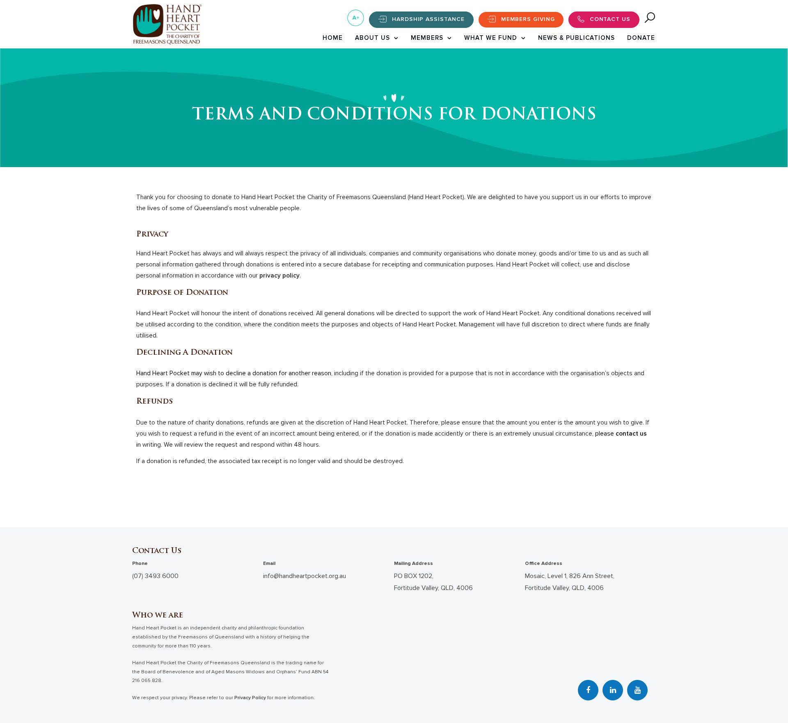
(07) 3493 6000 (155, 576)
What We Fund (490, 37)
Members (427, 37)
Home (333, 37)
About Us (372, 37)
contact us (631, 434)
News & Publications (576, 37)
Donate (641, 37)
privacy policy (279, 276)
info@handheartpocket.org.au (304, 576)
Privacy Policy (250, 698)
